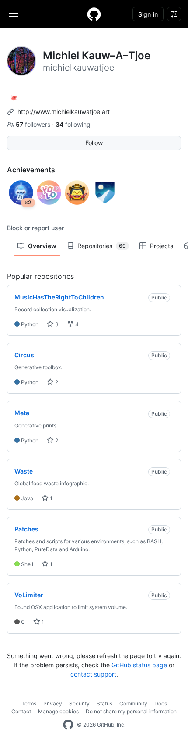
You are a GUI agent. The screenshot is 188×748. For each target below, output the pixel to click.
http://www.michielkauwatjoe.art (63, 111)
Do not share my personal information (131, 711)
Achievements (31, 169)
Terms (28, 703)
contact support (93, 674)
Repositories (101, 245)
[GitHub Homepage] (68, 724)
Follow (94, 142)
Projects (161, 245)
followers (34, 124)
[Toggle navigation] (13, 13)
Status (104, 703)
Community (133, 703)
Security (79, 703)
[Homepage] (94, 14)
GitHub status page (139, 665)
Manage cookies (58, 711)
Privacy (52, 703)
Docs (160, 703)
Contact (21, 711)
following (73, 124)
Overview (42, 245)
